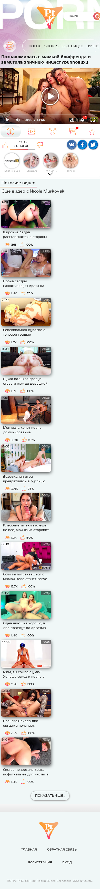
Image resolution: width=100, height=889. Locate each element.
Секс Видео (72, 46)
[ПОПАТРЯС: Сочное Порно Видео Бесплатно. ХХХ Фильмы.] (48, 830)
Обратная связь (62, 849)
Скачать (72, 120)
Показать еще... (50, 795)
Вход (67, 862)
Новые (35, 46)
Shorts (51, 46)
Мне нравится (5, 145)
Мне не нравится (40, 145)
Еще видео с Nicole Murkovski (33, 191)
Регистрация (40, 862)
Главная (9, 45)
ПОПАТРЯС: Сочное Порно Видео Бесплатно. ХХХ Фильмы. (50, 880)
